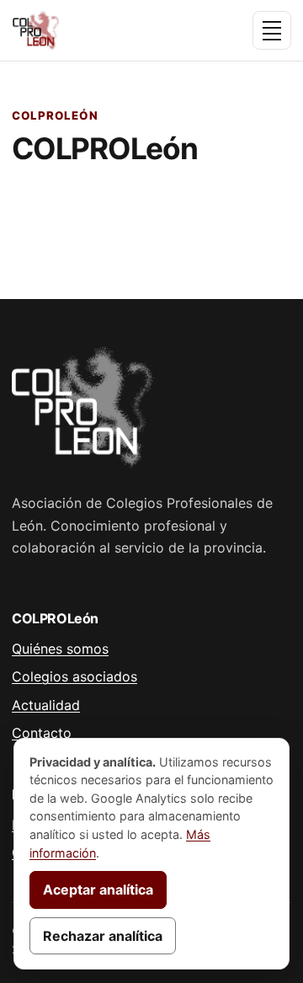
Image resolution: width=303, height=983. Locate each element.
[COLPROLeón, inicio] (86, 30)
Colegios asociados (74, 676)
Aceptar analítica (98, 889)
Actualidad (46, 705)
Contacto (42, 732)
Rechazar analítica (102, 935)
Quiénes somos (60, 648)
